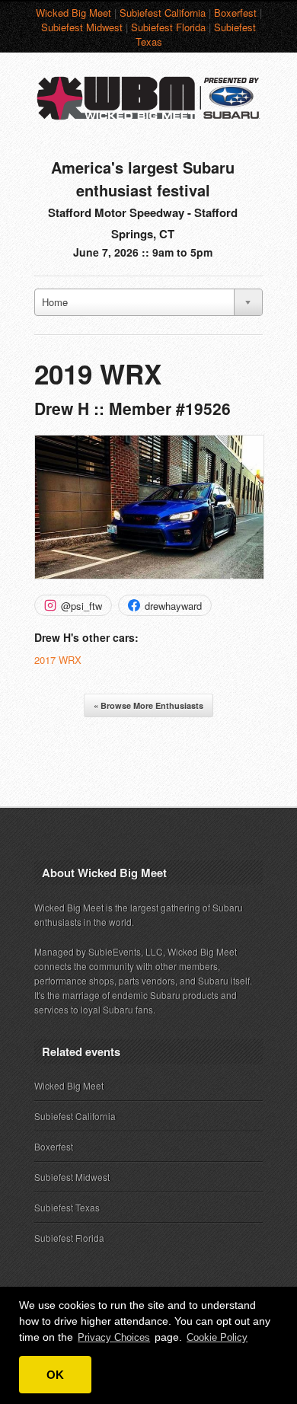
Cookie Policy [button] (217, 1337)
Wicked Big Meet (73, 12)
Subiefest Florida (168, 27)
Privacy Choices (114, 1337)
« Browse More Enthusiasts (148, 705)
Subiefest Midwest (82, 27)
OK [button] (55, 1374)
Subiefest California (163, 12)
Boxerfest (235, 12)
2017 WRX (57, 660)
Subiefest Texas (67, 1207)
